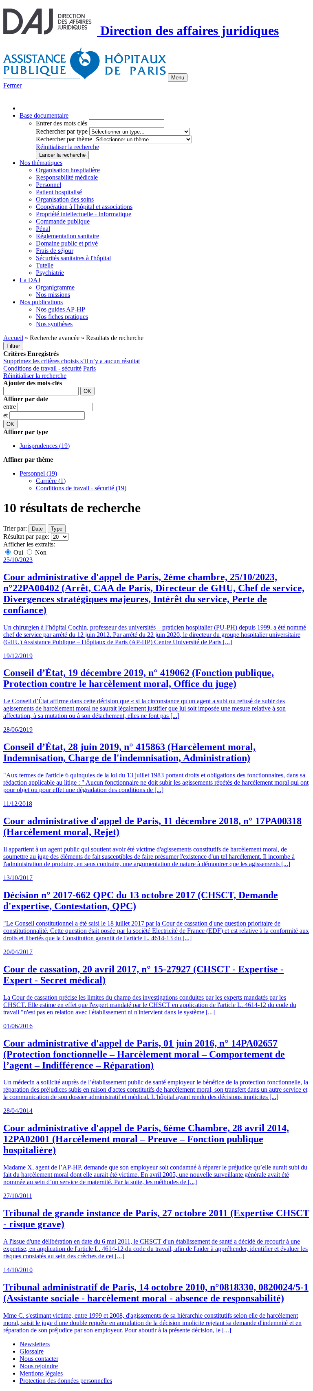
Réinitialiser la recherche (67, 146)
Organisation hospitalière (68, 170)
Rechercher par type (62, 131)
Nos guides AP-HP (60, 309)
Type (56, 529)
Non (39, 552)
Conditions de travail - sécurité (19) (81, 488)
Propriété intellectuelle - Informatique (83, 214)
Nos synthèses (54, 323)
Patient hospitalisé (59, 192)
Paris (89, 368)
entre (10, 406)
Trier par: (15, 528)
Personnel (48, 184)
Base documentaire (44, 115)
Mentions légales (41, 1373)
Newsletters (35, 1344)
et (6, 415)
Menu (177, 78)
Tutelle (44, 265)
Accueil (13, 337)
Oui (18, 552)
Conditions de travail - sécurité (42, 368)
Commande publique (63, 221)
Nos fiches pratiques (62, 316)
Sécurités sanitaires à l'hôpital (73, 258)
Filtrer (13, 346)
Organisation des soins (65, 199)
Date (37, 529)
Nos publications (41, 301)
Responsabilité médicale (67, 177)
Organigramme (55, 287)
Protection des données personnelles (66, 1380)
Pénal (43, 228)
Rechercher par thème (64, 139)
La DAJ (30, 279)
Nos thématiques (41, 162)
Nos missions (53, 294)
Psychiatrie (50, 272)
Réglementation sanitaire (67, 236)
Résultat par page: (26, 536)
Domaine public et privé (67, 243)
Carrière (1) (51, 480)
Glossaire (32, 1351)
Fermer (12, 85)
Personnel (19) (38, 473)
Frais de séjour (54, 250)
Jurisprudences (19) (45, 445)
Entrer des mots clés (61, 123)
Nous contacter (39, 1358)
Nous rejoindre (39, 1365)
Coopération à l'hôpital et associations (84, 206)
